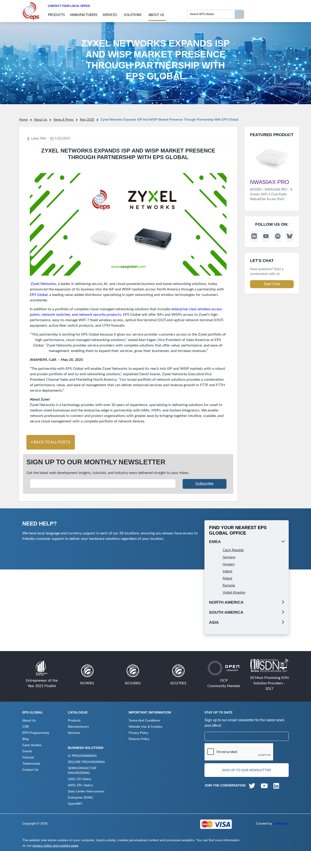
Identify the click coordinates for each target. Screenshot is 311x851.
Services (110, 15)
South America (226, 612)
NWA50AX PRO (269, 182)
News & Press (64, 119)
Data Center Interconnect (86, 791)
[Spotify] (278, 236)
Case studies (31, 745)
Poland (227, 578)
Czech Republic (233, 550)
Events (27, 751)
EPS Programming (35, 733)
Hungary (229, 564)
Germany (229, 557)
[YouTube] (266, 236)
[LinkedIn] (254, 236)
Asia (214, 622)
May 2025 (87, 119)
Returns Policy (139, 739)
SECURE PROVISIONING (86, 762)
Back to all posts (51, 442)
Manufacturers (83, 15)
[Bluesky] (290, 236)
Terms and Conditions (144, 720)
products (56, 15)
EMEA (215, 541)
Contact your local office (69, 6)
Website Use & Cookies (145, 726)
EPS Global (39, 295)
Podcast (28, 757)
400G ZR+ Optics (80, 785)
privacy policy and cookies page (55, 845)
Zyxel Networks (43, 284)
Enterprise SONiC (80, 797)
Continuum (281, 823)
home (23, 119)
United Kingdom (234, 592)
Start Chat (272, 284)
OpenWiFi (75, 803)
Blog (25, 739)
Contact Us (30, 769)
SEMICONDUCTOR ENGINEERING (82, 770)
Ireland (227, 571)
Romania (229, 585)
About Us (156, 15)
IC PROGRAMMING (82, 756)
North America (226, 602)
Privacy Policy (138, 733)
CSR (25, 726)
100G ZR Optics (79, 779)
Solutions (133, 15)
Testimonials (31, 763)
